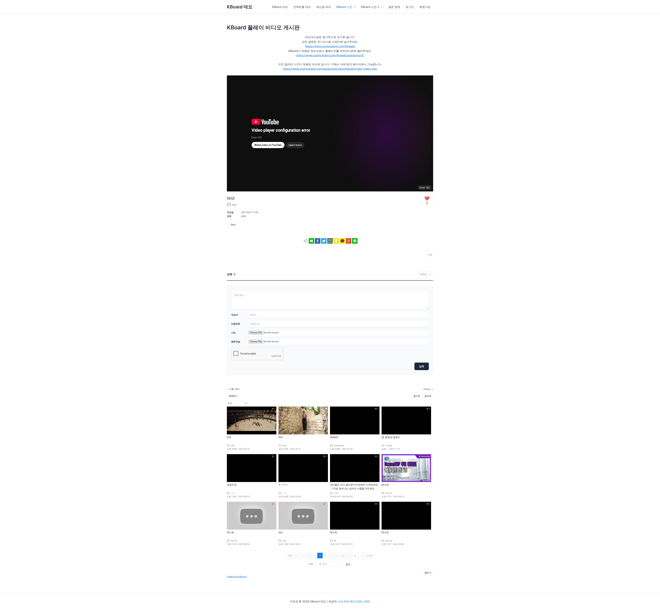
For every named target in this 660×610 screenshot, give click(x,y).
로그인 (410, 7)
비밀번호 (235, 323)
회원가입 (424, 7)
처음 (290, 555)
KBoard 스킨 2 (370, 7)
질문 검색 (394, 7)
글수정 (416, 395)
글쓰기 (428, 572)
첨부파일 (235, 341)
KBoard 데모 (239, 6)
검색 (348, 564)
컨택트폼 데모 (302, 7)
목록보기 (233, 395)
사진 (233, 332)
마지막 (369, 555)
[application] (354, 7)
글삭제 (428, 395)
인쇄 (430, 254)
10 (354, 555)
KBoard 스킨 (344, 7)
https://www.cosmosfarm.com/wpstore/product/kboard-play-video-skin (330, 68)
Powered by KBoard (236, 576)
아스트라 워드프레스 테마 (354, 601)
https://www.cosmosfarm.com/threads (330, 46)
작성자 (234, 314)
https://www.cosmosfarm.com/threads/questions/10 (330, 55)
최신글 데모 (323, 7)
